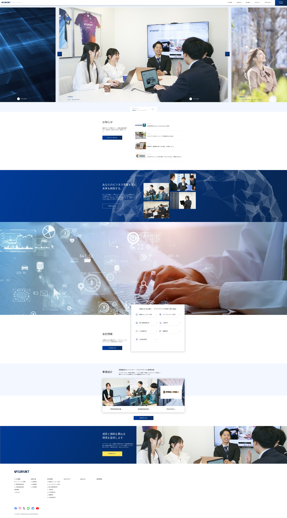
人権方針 (51, 489)
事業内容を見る (143, 418)
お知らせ (83, 479)
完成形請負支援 (20, 487)
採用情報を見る (112, 453)
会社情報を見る (112, 347)
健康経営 (51, 494)
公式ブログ (257, 2)
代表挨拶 (34, 487)
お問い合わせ (268, 2)
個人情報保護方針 (53, 487)
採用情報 (99, 479)
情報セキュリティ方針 (54, 481)
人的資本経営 (52, 497)
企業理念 (34, 481)
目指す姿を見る (112, 206)
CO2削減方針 (52, 492)
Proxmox (18, 492)
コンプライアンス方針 (54, 484)
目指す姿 (33, 479)
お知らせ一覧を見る (112, 137)
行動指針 (34, 484)
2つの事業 (17, 479)
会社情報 (50, 479)
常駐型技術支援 (20, 484)
